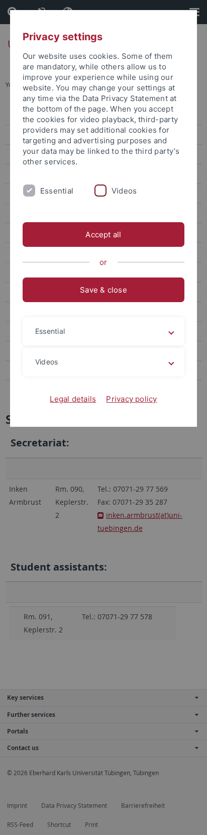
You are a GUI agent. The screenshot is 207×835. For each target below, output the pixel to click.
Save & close (103, 290)
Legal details (73, 399)
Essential (56, 191)
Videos (124, 191)
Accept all (103, 234)
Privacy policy (131, 399)
